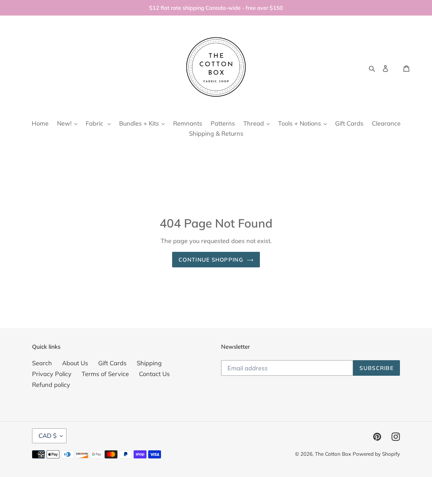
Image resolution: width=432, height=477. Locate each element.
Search (42, 363)
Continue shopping (211, 259)
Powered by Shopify (376, 454)
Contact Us (154, 374)
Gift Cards (112, 363)
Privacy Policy (52, 374)
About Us (75, 363)
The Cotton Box (333, 454)
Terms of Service (105, 374)
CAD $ (47, 436)
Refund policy (51, 385)
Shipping (149, 363)
